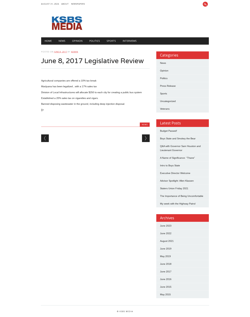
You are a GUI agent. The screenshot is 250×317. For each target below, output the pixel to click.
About (65, 4)
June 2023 (165, 225)
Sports (111, 40)
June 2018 (165, 264)
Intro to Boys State (170, 165)
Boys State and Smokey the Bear (178, 138)
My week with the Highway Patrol (177, 203)
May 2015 (165, 294)
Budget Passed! (169, 130)
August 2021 (167, 241)
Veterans (165, 108)
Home (48, 40)
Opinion (77, 40)
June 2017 (165, 271)
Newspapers (78, 4)
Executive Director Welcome (175, 173)
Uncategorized (168, 101)
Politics (94, 40)
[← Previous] (45, 138)
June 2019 (165, 248)
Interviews (130, 40)
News (62, 40)
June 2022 (165, 233)
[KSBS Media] (66, 30)
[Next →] (146, 138)
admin (74, 51)
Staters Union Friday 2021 (174, 188)
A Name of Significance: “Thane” (177, 157)
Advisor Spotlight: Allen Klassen (177, 180)
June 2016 (165, 279)
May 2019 (165, 256)
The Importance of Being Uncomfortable (181, 196)
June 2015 (165, 286)
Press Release (168, 86)
